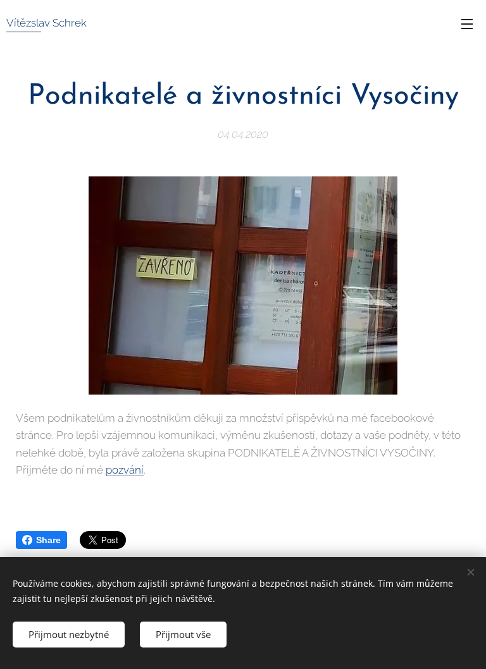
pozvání (125, 469)
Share (48, 540)
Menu (467, 23)
